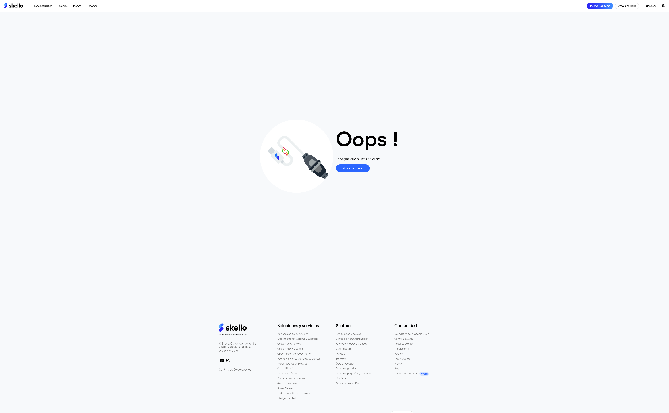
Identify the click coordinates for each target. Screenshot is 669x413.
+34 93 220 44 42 (229, 351)
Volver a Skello (353, 168)
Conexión (651, 6)
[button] (43, 6)
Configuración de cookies (235, 369)
